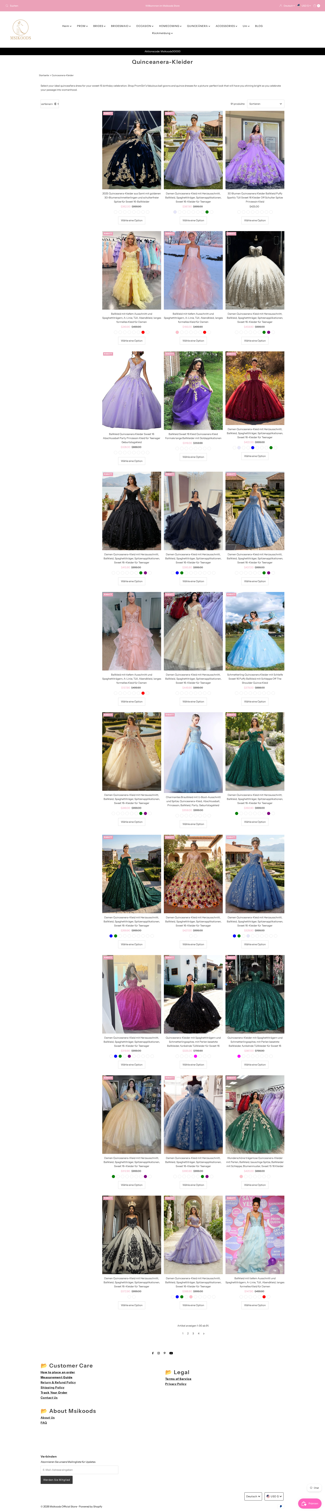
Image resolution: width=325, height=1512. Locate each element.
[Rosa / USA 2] (120, 332)
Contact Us (49, 1397)
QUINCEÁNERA (198, 26)
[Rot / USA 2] (134, 212)
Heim (66, 26)
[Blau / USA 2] (181, 448)
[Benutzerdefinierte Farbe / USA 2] (147, 212)
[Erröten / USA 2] (177, 693)
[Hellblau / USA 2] (243, 212)
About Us (48, 1417)
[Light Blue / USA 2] (177, 573)
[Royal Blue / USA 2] (252, 447)
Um (245, 26)
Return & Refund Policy (58, 1382)
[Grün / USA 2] (143, 212)
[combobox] (56, 5)
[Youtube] (171, 1353)
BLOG (259, 26)
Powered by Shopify (90, 1506)
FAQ (44, 1422)
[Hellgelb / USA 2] (115, 452)
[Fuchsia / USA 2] (195, 1056)
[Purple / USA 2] (175, 212)
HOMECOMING (169, 26)
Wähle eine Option (132, 220)
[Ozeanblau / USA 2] (177, 1056)
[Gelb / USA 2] (250, 693)
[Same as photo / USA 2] (124, 693)
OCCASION (144, 26)
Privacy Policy (176, 1384)
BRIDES (98, 26)
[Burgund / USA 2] (188, 212)
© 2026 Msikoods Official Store (59, 1506)
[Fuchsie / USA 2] (120, 212)
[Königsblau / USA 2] (138, 212)
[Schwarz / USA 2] (115, 212)
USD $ (305, 5)
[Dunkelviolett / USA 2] (184, 212)
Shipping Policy (52, 1387)
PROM (81, 26)
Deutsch (288, 5)
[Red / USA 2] (143, 332)
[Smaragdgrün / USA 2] (138, 332)
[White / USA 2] (200, 332)
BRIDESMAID (120, 26)
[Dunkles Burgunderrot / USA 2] (124, 212)
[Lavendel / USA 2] (124, 452)
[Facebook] (153, 1353)
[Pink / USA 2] (177, 332)
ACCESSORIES (226, 26)
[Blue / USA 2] (124, 332)
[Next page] (204, 1333)
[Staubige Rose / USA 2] (129, 212)
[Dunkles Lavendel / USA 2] (236, 693)
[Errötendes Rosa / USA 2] (181, 815)
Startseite (44, 75)
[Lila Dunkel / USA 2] (239, 212)
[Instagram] (158, 1353)
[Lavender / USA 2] (195, 573)
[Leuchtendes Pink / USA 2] (241, 1176)
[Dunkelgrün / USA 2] (204, 815)
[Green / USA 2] (207, 212)
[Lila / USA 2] (179, 212)
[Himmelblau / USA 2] (202, 212)
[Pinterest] (165, 1353)
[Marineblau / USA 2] (138, 452)
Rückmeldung (161, 33)
